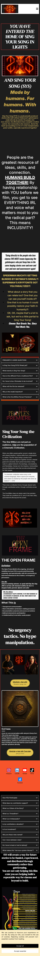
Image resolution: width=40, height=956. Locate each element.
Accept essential (20, 951)
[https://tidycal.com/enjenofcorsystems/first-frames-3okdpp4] (20, 708)
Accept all (20, 946)
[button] (37, 8)
